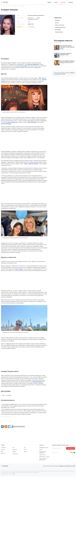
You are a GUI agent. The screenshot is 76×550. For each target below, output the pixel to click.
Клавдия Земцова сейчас (60, 27)
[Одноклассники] (5, 426)
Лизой (25, 163)
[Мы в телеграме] (72, 452)
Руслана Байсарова (6, 123)
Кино (25, 449)
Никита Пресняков (12, 122)
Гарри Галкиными (33, 163)
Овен (40, 78)
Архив (25, 451)
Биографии (63, 2)
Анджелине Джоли (37, 381)
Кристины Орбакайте (33, 64)
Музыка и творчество (59, 25)
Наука (2, 451)
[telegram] (9, 426)
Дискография (58, 29)
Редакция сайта (42, 454)
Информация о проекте (43, 447)
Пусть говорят (19, 269)
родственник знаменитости (38, 15)
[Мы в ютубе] (74, 452)
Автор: (6, 416)
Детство (56, 22)
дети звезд (30, 15)
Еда (24, 447)
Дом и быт (3, 453)
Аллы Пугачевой (22, 66)
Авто (13, 447)
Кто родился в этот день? (33, 19)
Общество (3, 449)
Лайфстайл (15, 449)
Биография (57, 20)
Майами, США (30, 24)
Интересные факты (59, 32)
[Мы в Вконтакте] (71, 452)
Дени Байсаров (32, 122)
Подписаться (70, 448)
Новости (49, 2)
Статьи (56, 2)
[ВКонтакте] (2, 426)
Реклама (41, 449)
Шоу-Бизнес (62, 49)
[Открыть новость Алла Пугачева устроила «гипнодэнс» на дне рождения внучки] (64, 47)
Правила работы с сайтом (44, 456)
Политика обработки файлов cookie (43, 459)
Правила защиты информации (42, 452)
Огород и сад (15, 453)
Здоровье (14, 451)
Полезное (70, 2)
